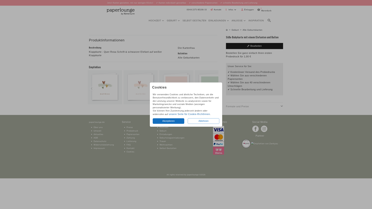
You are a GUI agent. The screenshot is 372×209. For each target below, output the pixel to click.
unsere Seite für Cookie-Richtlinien (189, 114)
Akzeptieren (168, 121)
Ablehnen (203, 121)
